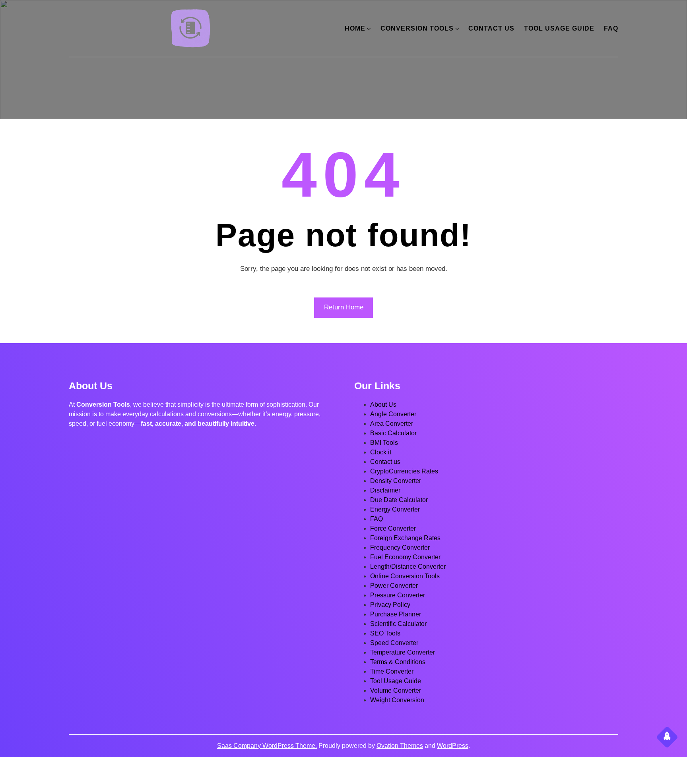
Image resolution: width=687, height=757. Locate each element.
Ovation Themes (399, 745)
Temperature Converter (402, 652)
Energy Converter (395, 509)
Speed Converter (394, 642)
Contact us (385, 461)
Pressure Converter (397, 595)
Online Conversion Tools (405, 576)
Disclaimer (385, 490)
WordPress (452, 745)
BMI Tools (384, 442)
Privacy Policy (390, 604)
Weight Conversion (397, 700)
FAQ (376, 519)
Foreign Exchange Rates (405, 538)
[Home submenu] (369, 29)
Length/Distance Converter (408, 566)
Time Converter (391, 671)
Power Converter (394, 585)
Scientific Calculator (398, 623)
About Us (383, 404)
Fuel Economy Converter (405, 557)
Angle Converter (393, 414)
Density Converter (395, 480)
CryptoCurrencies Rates (404, 471)
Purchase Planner (395, 614)
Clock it (380, 452)
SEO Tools (385, 633)
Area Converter (391, 423)
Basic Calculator (393, 433)
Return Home (343, 307)
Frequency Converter (400, 547)
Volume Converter (395, 690)
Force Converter (393, 528)
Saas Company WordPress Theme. (267, 745)
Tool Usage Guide (395, 681)
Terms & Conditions (397, 662)
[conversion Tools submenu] (457, 29)
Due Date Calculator (399, 499)
